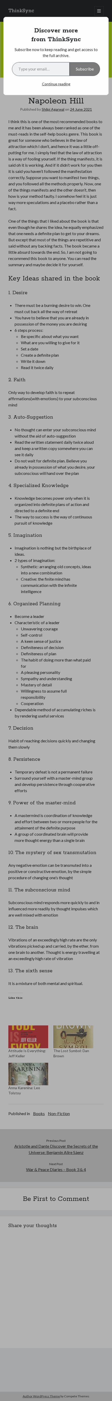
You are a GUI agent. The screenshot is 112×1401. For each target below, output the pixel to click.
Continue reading (56, 84)
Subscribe (85, 68)
